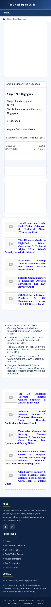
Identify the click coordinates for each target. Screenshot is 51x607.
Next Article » (39, 149)
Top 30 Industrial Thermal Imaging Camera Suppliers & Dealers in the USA (32, 398)
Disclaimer (28, 603)
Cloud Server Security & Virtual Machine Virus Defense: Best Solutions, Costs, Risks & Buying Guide (25, 477)
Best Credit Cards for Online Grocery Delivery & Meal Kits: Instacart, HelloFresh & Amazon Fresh (24, 329)
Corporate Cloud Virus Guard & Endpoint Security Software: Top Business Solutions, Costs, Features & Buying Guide (25, 457)
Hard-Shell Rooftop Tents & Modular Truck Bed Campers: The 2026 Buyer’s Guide (32, 265)
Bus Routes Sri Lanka (15, 545)
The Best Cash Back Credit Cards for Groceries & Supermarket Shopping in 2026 (25, 340)
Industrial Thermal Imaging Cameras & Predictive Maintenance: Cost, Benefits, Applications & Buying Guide (25, 417)
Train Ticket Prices (14, 554)
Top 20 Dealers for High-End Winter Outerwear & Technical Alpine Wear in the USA (32, 227)
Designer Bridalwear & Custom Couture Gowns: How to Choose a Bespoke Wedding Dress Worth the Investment (26, 369)
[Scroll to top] (44, 601)
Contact (39, 603)
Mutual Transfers (13, 559)
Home (8, 83)
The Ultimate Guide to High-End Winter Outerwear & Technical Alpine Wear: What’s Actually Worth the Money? (25, 246)
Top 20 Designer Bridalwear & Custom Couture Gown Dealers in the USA (25, 359)
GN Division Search (14, 563)
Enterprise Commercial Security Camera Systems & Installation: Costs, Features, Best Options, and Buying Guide (25, 437)
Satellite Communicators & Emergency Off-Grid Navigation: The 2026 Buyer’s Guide (32, 282)
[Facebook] (5, 526)
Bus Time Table (12, 550)
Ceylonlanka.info (19, 600)
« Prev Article (11, 149)
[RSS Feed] (12, 526)
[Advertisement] (25, 49)
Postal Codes (11, 567)
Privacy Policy (14, 603)
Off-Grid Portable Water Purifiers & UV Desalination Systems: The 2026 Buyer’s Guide (32, 299)
